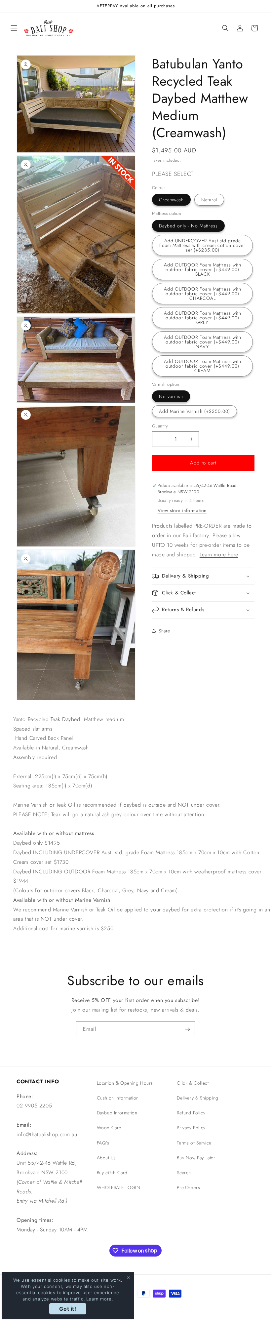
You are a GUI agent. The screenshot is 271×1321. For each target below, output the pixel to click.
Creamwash (171, 199)
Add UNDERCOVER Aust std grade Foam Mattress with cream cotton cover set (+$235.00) (202, 245)
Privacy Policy (191, 1127)
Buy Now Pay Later (196, 1157)
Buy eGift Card (112, 1172)
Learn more (99, 1298)
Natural (209, 199)
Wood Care (109, 1127)
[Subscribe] (187, 1029)
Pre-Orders (188, 1187)
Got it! (67, 1308)
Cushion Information (118, 1098)
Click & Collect (193, 1083)
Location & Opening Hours (125, 1083)
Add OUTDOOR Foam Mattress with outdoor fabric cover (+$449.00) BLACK (202, 269)
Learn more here (219, 554)
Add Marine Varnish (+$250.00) (194, 411)
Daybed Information (117, 1112)
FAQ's (103, 1143)
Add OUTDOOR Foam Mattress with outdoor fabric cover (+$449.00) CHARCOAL (202, 293)
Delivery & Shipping (197, 1098)
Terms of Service (194, 1143)
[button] (14, 28)
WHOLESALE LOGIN (118, 1187)
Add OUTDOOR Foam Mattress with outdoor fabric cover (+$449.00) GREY (202, 318)
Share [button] (164, 630)
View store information (182, 510)
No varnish (171, 396)
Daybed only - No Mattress (188, 225)
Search (184, 1172)
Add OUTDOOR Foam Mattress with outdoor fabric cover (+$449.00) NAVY (202, 342)
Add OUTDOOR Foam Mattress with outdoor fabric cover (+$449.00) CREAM (202, 366)
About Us (106, 1157)
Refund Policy (191, 1112)
